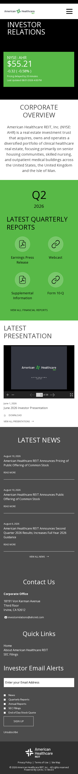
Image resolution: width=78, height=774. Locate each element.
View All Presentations (17, 421)
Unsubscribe (11, 732)
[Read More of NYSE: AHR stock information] (38, 69)
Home (8, 646)
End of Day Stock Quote (22, 712)
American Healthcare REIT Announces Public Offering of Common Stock (34, 497)
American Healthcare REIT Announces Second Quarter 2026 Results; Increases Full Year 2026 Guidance (35, 532)
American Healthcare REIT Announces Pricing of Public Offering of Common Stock (36, 463)
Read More (10, 472)
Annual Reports (17, 703)
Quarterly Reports (19, 699)
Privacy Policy (25, 762)
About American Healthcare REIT (26, 650)
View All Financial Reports (29, 310)
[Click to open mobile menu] (69, 11)
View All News (37, 556)
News (12, 695)
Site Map (56, 762)
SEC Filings (11, 654)
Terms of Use (41, 762)
